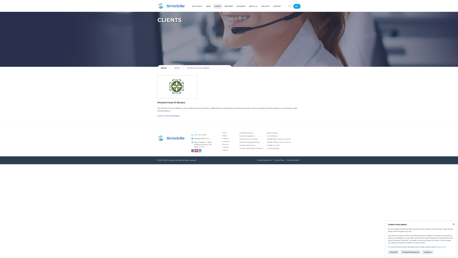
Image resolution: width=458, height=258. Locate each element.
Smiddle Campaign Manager (249, 142)
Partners (229, 6)
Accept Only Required (410, 252)
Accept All (393, 252)
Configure (428, 252)
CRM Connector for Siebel (248, 139)
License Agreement (264, 160)
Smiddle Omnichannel (247, 145)
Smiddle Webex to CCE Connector (279, 142)
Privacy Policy (441, 247)
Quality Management (247, 136)
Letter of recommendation (168, 116)
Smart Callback (272, 136)
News (208, 6)
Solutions (196, 6)
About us (253, 6)
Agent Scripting (272, 133)
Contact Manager (273, 148)
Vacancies (241, 6)
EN (296, 6)
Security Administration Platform (251, 148)
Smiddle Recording (246, 133)
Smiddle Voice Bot (273, 145)
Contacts (265, 6)
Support (277, 6)
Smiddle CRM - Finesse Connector (279, 139)
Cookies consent (293, 160)
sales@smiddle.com (201, 138)
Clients (217, 6)
